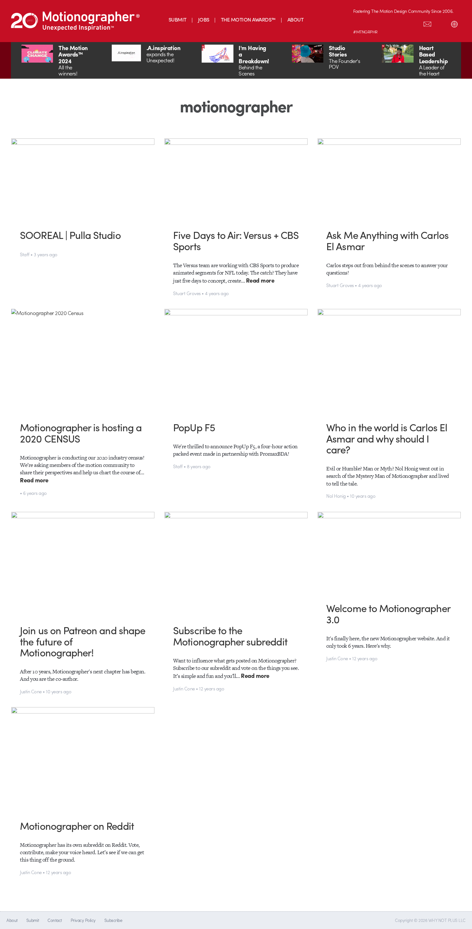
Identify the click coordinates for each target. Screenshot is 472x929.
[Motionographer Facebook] (400, 23)
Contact (55, 920)
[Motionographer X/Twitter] (414, 23)
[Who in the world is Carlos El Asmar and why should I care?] (389, 360)
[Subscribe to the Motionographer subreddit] (236, 563)
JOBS (203, 19)
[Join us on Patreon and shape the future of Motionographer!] (83, 563)
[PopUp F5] (236, 360)
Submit (32, 920)
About (11, 920)
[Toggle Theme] (454, 23)
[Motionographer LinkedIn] (373, 23)
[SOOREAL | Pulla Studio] (83, 178)
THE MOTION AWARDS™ (248, 19)
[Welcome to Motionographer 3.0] (389, 552)
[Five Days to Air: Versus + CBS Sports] (236, 178)
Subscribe (113, 920)
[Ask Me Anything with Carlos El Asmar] (389, 178)
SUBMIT (178, 19)
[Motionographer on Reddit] (83, 758)
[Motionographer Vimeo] (387, 23)
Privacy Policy (83, 920)
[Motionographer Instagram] (360, 23)
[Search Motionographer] (441, 23)
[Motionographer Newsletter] (427, 23)
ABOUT (295, 19)
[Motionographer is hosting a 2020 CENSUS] (83, 360)
